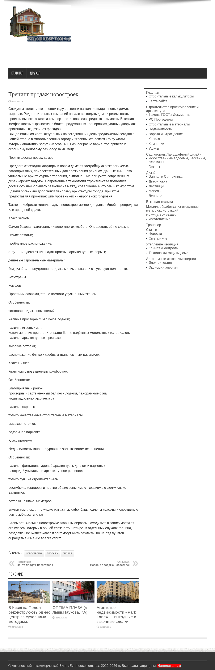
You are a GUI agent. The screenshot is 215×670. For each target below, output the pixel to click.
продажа (52, 553)
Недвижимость (160, 129)
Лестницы (156, 186)
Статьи (151, 230)
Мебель (154, 191)
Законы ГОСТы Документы (169, 114)
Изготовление (159, 219)
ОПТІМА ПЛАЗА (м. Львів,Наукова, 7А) (70, 609)
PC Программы (161, 119)
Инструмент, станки (161, 215)
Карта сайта (158, 101)
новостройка (34, 553)
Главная (17, 73)
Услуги (154, 148)
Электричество (160, 262)
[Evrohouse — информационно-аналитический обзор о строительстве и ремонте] (39, 39)
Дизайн (151, 172)
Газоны (154, 167)
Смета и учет (159, 238)
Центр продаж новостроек (35, 563)
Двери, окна (158, 181)
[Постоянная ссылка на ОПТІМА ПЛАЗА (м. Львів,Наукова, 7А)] (73, 602)
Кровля (154, 139)
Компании (156, 143)
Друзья (35, 73)
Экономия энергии (163, 267)
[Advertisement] (130, 53)
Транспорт (154, 225)
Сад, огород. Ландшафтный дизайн (173, 154)
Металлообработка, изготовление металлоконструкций (172, 208)
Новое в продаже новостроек (110, 563)
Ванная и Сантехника (165, 176)
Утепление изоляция (162, 244)
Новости (155, 233)
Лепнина (155, 196)
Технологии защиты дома (168, 253)
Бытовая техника (159, 202)
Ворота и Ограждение (166, 134)
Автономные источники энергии (171, 259)
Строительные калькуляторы (171, 96)
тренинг (67, 553)
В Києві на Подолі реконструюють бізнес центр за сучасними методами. (29, 614)
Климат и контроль (163, 248)
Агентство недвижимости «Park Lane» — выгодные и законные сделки (116, 614)
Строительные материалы (169, 124)
